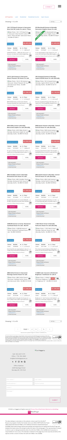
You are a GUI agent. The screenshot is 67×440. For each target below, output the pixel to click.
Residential (23, 17)
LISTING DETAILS (12, 59)
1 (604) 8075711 (12, 67)
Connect (48, 7)
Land (16, 17)
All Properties (9, 17)
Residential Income (33, 17)
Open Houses (45, 17)
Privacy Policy (34, 409)
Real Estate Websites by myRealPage (48, 409)
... (39, 329)
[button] (48, 7)
